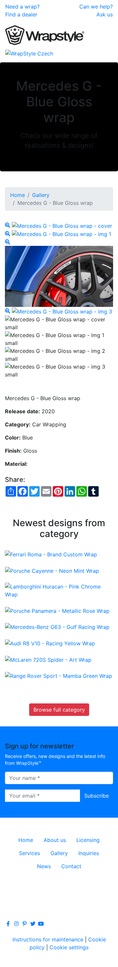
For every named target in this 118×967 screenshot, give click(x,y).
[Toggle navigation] (103, 53)
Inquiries (88, 853)
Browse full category (59, 709)
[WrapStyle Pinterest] (24, 923)
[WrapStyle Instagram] (16, 923)
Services (29, 853)
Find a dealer (21, 14)
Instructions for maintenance (47, 939)
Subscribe (96, 795)
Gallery (40, 195)
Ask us (104, 14)
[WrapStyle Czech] (29, 53)
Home (17, 195)
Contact (71, 866)
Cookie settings (68, 947)
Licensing (88, 840)
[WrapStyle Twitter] (33, 923)
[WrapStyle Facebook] (8, 923)
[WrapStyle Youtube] (41, 923)
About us (55, 840)
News (44, 866)
